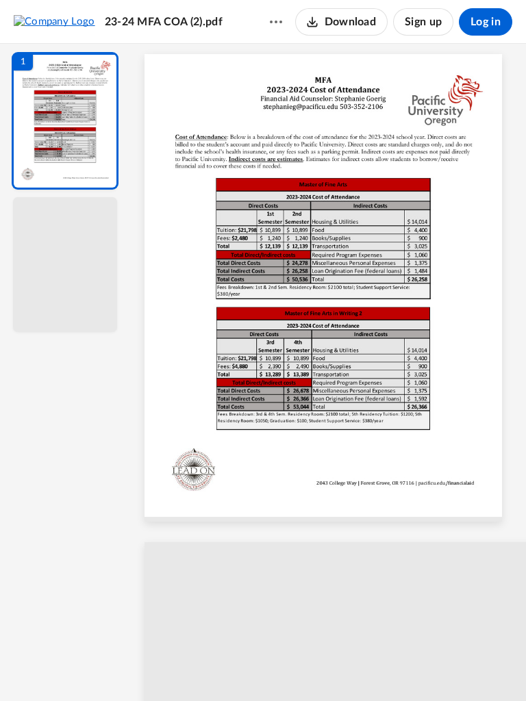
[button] (65, 121)
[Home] (54, 21)
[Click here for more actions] (276, 22)
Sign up (423, 21)
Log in (486, 21)
